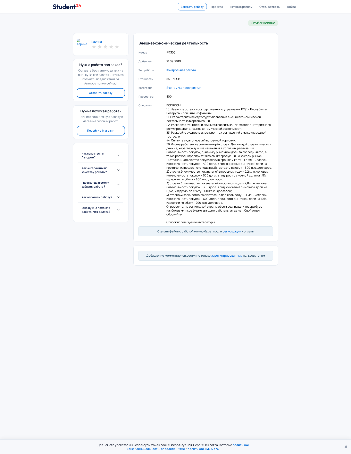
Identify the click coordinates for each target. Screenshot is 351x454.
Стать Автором (269, 7)
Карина (96, 41)
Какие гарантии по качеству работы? (95, 170)
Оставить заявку (100, 93)
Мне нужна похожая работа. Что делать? (96, 210)
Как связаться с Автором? (93, 155)
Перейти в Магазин (100, 130)
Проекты (217, 7)
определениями (173, 449)
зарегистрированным (226, 255)
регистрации (232, 231)
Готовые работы (241, 7)
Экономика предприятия (183, 88)
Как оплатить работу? (97, 197)
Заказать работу (192, 7)
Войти (291, 7)
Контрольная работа (181, 70)
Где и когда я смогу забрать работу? (95, 184)
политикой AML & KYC (203, 449)
